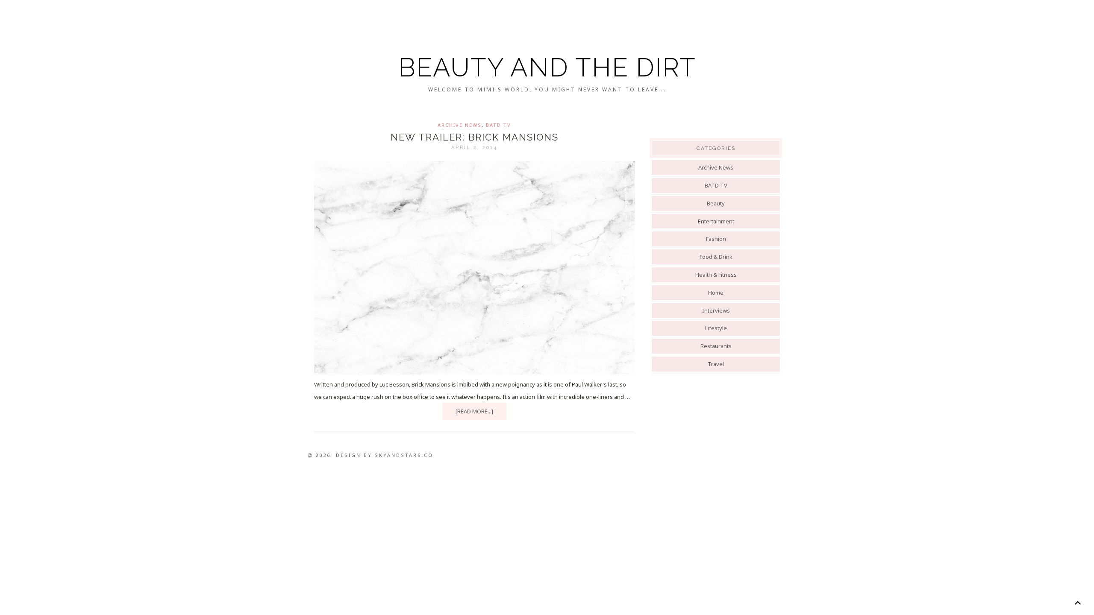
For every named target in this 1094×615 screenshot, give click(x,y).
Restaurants (716, 346)
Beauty (716, 203)
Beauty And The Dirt (547, 67)
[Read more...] (474, 411)
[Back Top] (1077, 602)
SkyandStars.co (404, 455)
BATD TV (498, 125)
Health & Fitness (716, 274)
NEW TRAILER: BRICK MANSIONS (475, 137)
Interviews (716, 310)
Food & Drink (716, 257)
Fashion (716, 239)
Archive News (460, 125)
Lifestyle (716, 328)
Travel (716, 364)
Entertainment (716, 221)
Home (715, 292)
